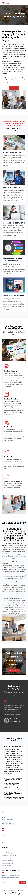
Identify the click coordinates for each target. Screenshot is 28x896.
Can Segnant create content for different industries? (14, 798)
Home (3, 833)
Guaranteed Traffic (7, 863)
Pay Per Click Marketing (9, 855)
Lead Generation (6, 866)
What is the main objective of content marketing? (13, 788)
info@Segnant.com (7, 819)
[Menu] (25, 2)
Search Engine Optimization (10, 853)
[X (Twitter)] (6, 823)
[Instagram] (10, 823)
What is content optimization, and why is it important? (13, 793)
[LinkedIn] (13, 823)
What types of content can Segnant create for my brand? (13, 779)
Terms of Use (9, 894)
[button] (5, 725)
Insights (4, 837)
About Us (4, 835)
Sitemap (4, 843)
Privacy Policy (19, 894)
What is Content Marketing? (14, 746)
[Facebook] (3, 823)
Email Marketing (6, 858)
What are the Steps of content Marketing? (12, 784)
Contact (4, 841)
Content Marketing (7, 861)
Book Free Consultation (8, 839)
